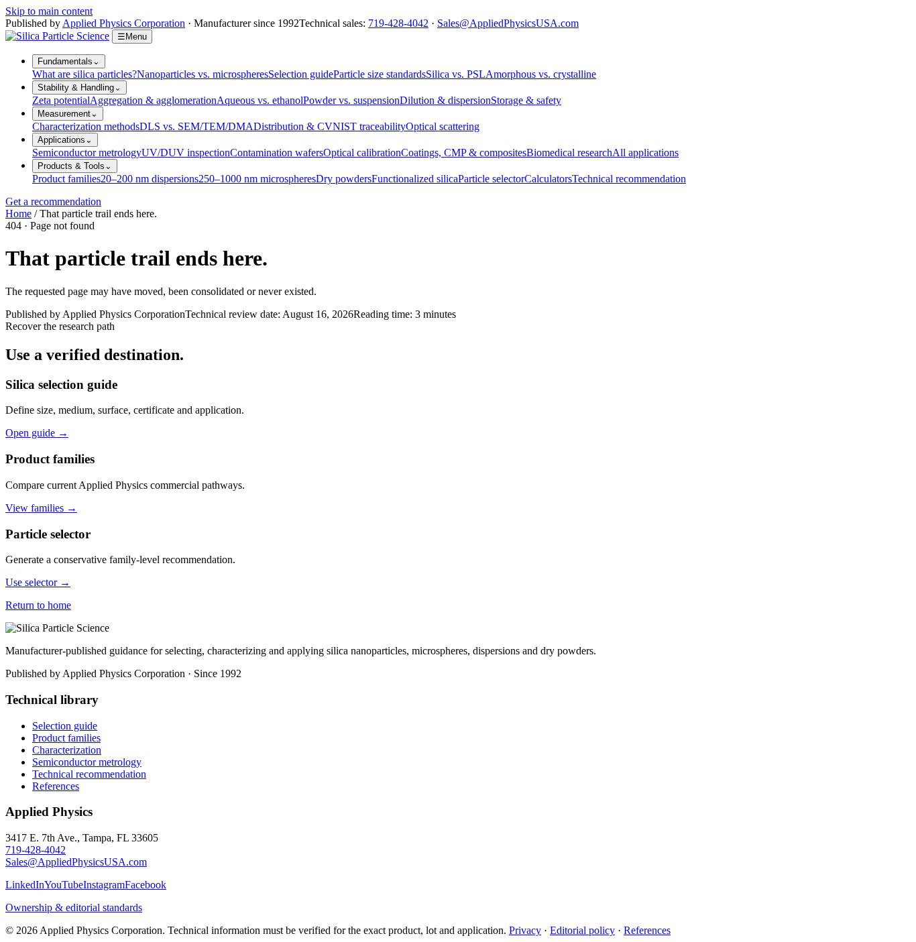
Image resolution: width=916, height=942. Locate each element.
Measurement (68, 114)
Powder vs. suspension (351, 100)
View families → (41, 508)
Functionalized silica (414, 178)
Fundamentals (69, 61)
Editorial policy (582, 930)
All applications (645, 152)
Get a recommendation (53, 201)
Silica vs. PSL (455, 74)
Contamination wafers (276, 152)
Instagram (104, 884)
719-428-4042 (398, 23)
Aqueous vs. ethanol (260, 100)
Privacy (525, 930)
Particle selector (491, 178)
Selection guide (300, 74)
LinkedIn (24, 884)
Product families (66, 178)
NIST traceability (369, 126)
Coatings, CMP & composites (463, 152)
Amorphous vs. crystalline (540, 74)
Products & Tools (75, 166)
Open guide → (36, 432)
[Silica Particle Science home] (57, 36)
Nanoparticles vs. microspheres (202, 74)
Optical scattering (442, 126)
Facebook (145, 884)
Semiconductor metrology (86, 152)
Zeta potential (61, 100)
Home (18, 213)
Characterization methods (85, 126)
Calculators (548, 178)
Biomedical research (569, 152)
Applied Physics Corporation (123, 23)
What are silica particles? (84, 74)
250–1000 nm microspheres (257, 178)
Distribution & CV (293, 126)
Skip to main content (49, 11)
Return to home (38, 605)
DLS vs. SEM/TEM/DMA (196, 126)
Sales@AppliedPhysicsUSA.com (508, 23)
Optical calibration (362, 152)
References (55, 786)
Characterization (66, 750)
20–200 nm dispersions (149, 178)
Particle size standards (379, 74)
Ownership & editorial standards (73, 907)
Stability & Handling (79, 87)
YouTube (63, 884)
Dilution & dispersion (445, 100)
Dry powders (343, 178)
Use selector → (37, 582)
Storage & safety (526, 100)
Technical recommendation (629, 178)
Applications (65, 140)
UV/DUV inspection (185, 152)
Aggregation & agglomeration (153, 100)
